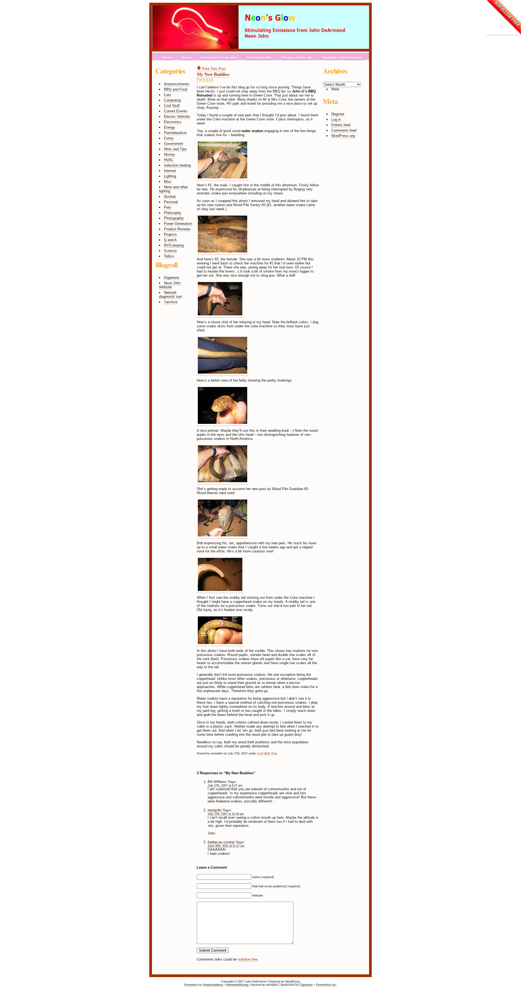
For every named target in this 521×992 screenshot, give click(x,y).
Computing (172, 100)
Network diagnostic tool (170, 294)
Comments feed (343, 130)
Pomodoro (191, 984)
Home (166, 57)
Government (173, 144)
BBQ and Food (175, 89)
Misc (167, 182)
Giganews (171, 278)
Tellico (169, 256)
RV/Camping (174, 245)
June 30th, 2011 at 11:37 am (226, 845)
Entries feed (340, 125)
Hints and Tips (175, 149)
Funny (169, 138)
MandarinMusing (237, 984)
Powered (274, 981)
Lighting (170, 176)
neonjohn (215, 810)
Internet (170, 171)
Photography (174, 218)
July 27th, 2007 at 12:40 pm (226, 813)
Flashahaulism (175, 133)
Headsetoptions (213, 984)
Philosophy (172, 213)
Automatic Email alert (219, 57)
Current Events (176, 111)
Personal (171, 202)
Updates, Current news (342, 57)
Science (170, 251)
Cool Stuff (172, 106)
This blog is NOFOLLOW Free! (503, 17)
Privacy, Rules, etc (297, 57)
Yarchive (170, 302)
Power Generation (178, 224)
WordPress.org (343, 136)
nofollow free (248, 959)
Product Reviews (177, 229)
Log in (336, 119)
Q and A (170, 240)
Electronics (173, 122)
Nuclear (170, 196)
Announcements (176, 84)
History (169, 154)
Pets (167, 207)
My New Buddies (213, 74)
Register (337, 114)
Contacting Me (259, 57)
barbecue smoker (221, 842)
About (186, 57)
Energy (169, 127)
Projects (170, 234)
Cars (167, 95)
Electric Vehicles (177, 116)
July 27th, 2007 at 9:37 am (225, 785)
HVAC (168, 160)
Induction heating (177, 165)
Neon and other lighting (173, 189)
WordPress (292, 981)
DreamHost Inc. (326, 984)
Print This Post (213, 69)
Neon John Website (170, 285)
